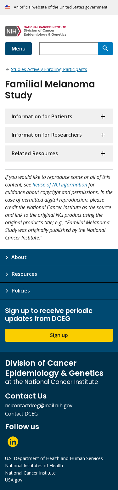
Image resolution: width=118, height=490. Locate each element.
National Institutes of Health (34, 466)
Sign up (59, 335)
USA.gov (13, 480)
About (19, 257)
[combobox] (68, 48)
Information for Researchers (46, 134)
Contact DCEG (21, 413)
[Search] (105, 48)
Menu (18, 48)
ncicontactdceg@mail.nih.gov (38, 405)
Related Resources (34, 153)
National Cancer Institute (30, 473)
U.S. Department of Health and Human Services (54, 458)
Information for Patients (41, 116)
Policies (20, 290)
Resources (24, 273)
